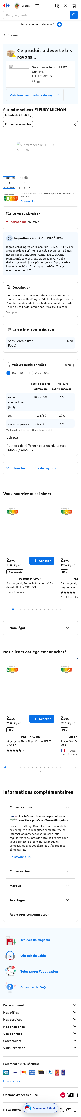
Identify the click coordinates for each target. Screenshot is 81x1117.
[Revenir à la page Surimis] (4, 35)
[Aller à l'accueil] (6, 5)
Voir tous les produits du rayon (33, 95)
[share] (75, 124)
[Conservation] (67, 871)
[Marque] (67, 886)
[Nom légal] (67, 628)
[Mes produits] (57, 5)
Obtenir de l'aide (33, 955)
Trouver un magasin (35, 940)
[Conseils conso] (67, 807)
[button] (37, 5)
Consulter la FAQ (33, 987)
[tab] (9, 182)
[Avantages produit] (67, 900)
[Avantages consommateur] (67, 914)
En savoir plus (28, 201)
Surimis (13, 35)
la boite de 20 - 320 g (18, 115)
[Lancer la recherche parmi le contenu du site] (74, 15)
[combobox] (40, 15)
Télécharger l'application (39, 971)
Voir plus (11, 312)
